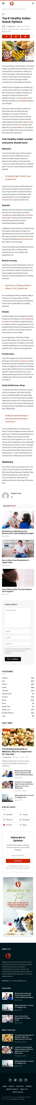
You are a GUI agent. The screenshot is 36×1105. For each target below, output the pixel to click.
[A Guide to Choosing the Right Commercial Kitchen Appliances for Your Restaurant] (7, 784)
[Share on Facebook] (6, 36)
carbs (4, 250)
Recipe (4, 700)
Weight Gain (6, 706)
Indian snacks (28, 122)
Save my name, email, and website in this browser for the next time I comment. (18, 651)
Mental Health (6, 694)
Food (4, 66)
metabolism (23, 101)
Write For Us (18, 1092)
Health (4, 687)
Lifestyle (5, 690)
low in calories (14, 200)
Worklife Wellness (8, 713)
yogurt (8, 218)
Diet (3, 14)
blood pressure (24, 239)
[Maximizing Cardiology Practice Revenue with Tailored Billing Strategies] (18, 520)
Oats (8, 469)
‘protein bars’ (23, 361)
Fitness (4, 684)
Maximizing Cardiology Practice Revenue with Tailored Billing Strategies (18, 532)
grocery (9, 298)
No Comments (26, 29)
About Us (24, 1089)
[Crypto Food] (19, 3)
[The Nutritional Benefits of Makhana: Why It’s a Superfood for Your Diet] (18, 737)
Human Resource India (17, 1099)
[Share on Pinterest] (25, 36)
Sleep (4, 703)
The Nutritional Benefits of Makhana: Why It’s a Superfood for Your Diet (16, 751)
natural (11, 215)
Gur (25, 369)
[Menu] (3, 3)
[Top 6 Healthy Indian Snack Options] (18, 51)
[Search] (33, 3)
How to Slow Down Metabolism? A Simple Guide (22, 1018)
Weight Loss (6, 709)
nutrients (25, 98)
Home (3, 9)
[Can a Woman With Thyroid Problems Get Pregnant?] (18, 578)
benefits (18, 125)
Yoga (3, 716)
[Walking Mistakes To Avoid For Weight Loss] (7, 798)
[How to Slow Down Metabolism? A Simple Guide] (18, 549)
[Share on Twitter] (15, 36)
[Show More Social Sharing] (32, 36)
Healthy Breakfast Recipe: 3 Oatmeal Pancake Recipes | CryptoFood (17, 419)
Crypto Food (11, 26)
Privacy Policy (19, 868)
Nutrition (5, 697)
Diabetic (5, 678)
